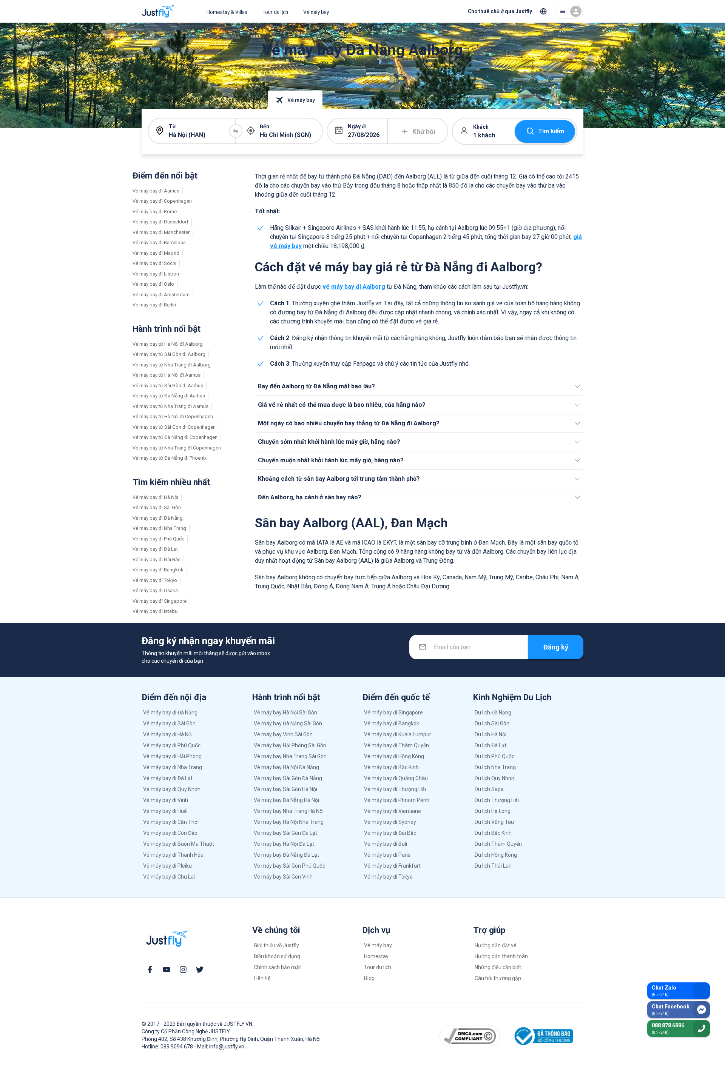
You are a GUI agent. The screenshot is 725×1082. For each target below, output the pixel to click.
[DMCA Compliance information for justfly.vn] (469, 1036)
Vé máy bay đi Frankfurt (392, 866)
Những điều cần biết (498, 967)
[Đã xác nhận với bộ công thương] (542, 1036)
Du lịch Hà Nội (490, 734)
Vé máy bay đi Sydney (390, 822)
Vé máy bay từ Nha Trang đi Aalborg (172, 365)
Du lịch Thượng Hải (497, 800)
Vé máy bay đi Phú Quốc (158, 539)
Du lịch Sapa (489, 789)
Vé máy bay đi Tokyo (155, 580)
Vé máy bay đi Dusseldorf (160, 222)
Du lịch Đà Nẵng (493, 713)
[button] (419, 386)
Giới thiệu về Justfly (276, 945)
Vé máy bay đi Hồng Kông (394, 756)
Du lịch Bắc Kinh (493, 833)
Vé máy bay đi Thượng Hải (395, 789)
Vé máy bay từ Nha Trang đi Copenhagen (177, 448)
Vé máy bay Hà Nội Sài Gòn (285, 713)
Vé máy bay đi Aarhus (156, 191)
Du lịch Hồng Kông (496, 855)
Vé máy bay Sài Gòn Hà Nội (285, 789)
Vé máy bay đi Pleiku (167, 866)
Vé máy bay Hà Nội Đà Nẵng (286, 767)
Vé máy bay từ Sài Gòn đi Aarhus (168, 385)
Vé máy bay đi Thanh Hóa (173, 855)
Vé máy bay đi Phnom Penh (396, 800)
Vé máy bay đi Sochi (154, 263)
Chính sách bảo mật (277, 967)
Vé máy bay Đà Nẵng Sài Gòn (288, 723)
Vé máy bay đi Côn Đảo (170, 833)
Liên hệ (262, 978)
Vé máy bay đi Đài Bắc (156, 559)
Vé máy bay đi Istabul (156, 611)
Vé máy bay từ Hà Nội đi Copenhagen (173, 416)
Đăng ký (555, 647)
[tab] (177, 100)
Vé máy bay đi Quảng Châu (396, 778)
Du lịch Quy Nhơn (494, 778)
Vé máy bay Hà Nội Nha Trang (289, 822)
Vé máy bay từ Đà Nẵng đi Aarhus (169, 396)
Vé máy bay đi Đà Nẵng (158, 518)
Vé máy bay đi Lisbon (156, 274)
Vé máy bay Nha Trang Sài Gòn (290, 756)
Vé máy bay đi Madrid (156, 253)
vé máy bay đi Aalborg (353, 286)
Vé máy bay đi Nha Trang (159, 528)
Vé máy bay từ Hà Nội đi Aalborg (168, 344)
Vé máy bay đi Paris (387, 855)
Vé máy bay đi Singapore (160, 601)
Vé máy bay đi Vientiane (392, 811)
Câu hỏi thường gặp (498, 978)
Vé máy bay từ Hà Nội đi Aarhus (167, 375)
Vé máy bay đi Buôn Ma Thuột (178, 844)
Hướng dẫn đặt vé (496, 945)
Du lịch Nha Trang (495, 767)
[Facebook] (150, 969)
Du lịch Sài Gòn (492, 723)
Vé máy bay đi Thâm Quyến (396, 745)
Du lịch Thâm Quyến (498, 844)
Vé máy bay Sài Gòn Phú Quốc (289, 866)
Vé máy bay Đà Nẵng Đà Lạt (286, 855)
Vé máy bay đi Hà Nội (155, 497)
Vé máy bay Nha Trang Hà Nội (289, 811)
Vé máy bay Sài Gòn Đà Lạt (285, 833)
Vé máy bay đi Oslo (153, 284)
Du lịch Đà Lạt (490, 745)
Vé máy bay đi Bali (385, 844)
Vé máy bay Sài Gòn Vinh (283, 877)
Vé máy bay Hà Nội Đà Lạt (284, 844)
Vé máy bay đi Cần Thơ (170, 822)
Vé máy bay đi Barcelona (159, 242)
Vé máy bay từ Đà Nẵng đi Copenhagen (175, 437)
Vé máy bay (316, 12)
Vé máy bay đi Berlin (154, 305)
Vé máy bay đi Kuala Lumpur (397, 734)
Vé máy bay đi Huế (165, 811)
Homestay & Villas (227, 12)
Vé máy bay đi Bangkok (158, 570)
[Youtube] (166, 969)
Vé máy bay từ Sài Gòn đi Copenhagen (174, 427)
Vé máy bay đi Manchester (161, 232)
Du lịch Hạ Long (493, 811)
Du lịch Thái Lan (493, 866)
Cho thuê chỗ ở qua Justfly (500, 11)
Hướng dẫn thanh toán (501, 956)
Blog (369, 978)
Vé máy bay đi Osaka (155, 590)
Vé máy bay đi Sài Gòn (157, 507)
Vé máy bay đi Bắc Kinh (391, 767)
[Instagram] (183, 969)
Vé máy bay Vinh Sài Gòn (283, 734)
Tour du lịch (275, 12)
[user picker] (569, 11)
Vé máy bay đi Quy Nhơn (172, 789)
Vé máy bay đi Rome (155, 211)
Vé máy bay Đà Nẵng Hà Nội (286, 800)
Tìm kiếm (551, 131)
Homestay (376, 956)
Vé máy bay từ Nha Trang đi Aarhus (170, 406)
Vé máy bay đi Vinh (165, 800)
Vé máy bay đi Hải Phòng (172, 756)
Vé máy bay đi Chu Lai (169, 877)
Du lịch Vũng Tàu (494, 822)
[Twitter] (199, 969)
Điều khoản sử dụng (277, 956)
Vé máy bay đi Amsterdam (161, 294)
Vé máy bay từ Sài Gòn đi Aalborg (169, 354)
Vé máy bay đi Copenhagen (162, 201)
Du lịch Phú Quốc (494, 756)
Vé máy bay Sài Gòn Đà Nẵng (288, 778)
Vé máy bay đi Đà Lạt (155, 549)
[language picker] (543, 11)
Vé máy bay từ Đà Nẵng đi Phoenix (170, 458)
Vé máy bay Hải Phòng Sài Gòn (290, 745)
